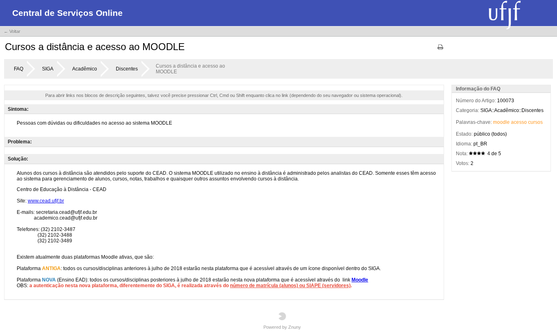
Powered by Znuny (282, 327)
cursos (535, 122)
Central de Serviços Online (67, 13)
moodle (501, 122)
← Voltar (12, 31)
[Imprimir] (440, 50)
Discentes (127, 69)
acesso (519, 122)
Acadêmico (84, 69)
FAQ (18, 69)
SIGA (47, 69)
